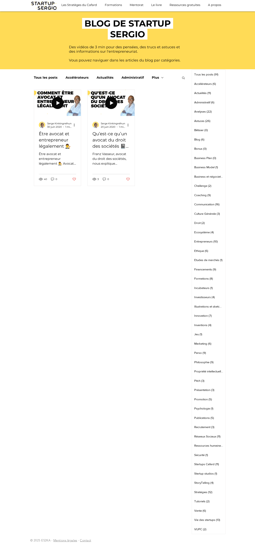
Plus (155, 77)
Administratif (133, 77)
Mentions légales (65, 540)
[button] (183, 78)
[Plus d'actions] (75, 125)
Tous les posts (46, 77)
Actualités (105, 77)
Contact (85, 540)
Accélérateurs (77, 77)
